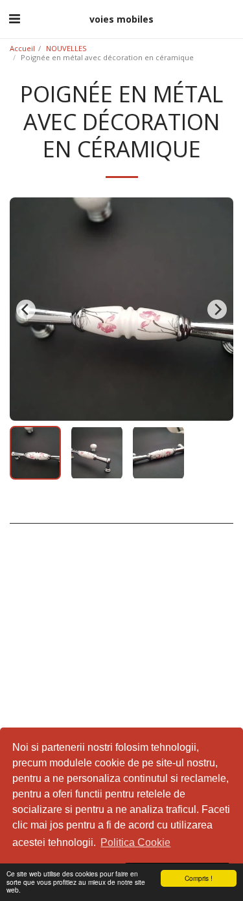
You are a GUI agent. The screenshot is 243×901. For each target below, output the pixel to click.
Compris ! (199, 878)
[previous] (26, 309)
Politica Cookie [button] (135, 842)
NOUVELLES (66, 48)
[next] (217, 309)
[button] (14, 18)
